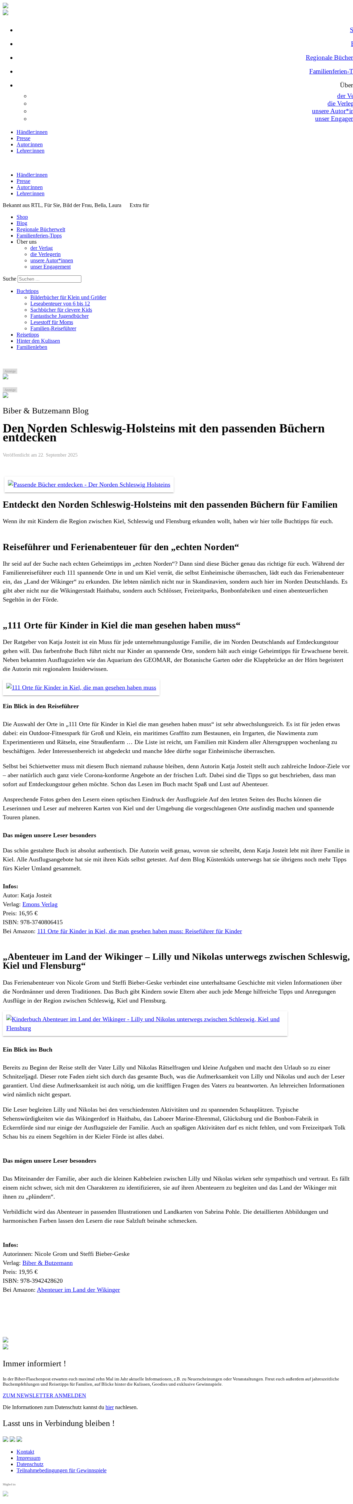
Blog (22, 223)
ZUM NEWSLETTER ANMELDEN (44, 1395)
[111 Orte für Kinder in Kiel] (81, 687)
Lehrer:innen (30, 151)
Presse (23, 138)
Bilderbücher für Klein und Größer (68, 297)
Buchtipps (28, 291)
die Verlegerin (45, 254)
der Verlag (41, 248)
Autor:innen (30, 144)
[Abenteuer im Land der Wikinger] (89, 484)
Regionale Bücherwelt (41, 229)
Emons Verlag (40, 904)
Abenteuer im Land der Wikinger (78, 1289)
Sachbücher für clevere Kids (61, 310)
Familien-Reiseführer (53, 328)
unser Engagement (50, 267)
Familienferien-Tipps (39, 235)
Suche (9, 279)
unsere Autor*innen (51, 260)
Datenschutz (30, 1464)
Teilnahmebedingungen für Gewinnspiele (62, 1470)
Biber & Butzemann (47, 1262)
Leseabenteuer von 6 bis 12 (60, 303)
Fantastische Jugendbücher (59, 316)
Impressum (28, 1458)
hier (109, 1407)
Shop (22, 217)
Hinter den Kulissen (38, 341)
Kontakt (25, 1452)
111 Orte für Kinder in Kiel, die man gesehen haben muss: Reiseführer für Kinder (139, 931)
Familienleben (32, 347)
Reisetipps (28, 335)
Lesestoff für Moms (51, 322)
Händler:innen (32, 132)
